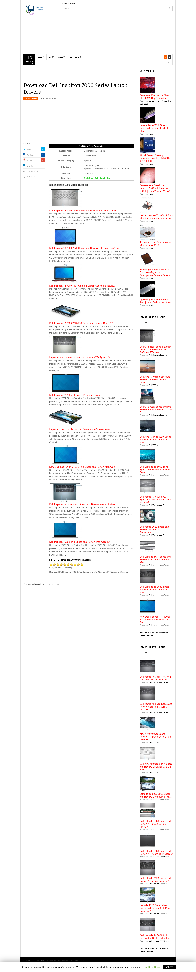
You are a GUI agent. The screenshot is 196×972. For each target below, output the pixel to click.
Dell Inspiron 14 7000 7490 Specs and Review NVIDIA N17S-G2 (83, 210)
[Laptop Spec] (33, 9)
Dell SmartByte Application (97, 178)
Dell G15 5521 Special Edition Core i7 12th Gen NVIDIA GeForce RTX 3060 (155, 349)
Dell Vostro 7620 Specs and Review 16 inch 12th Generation (154, 529)
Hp (50, 57)
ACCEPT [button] (169, 967)
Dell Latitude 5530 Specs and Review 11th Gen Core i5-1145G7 (155, 823)
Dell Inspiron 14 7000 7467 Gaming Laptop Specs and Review (82, 285)
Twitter (29, 149)
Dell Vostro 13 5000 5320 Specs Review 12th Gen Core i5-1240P (155, 499)
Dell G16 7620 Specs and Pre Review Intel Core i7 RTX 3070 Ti (156, 409)
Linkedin (30, 166)
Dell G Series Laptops (158, 355)
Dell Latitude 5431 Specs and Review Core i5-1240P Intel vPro (155, 559)
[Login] (169, 57)
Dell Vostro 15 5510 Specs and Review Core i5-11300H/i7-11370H (156, 706)
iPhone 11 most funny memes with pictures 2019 (155, 244)
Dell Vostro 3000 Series (158, 682)
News (151, 133)
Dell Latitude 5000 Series (159, 475)
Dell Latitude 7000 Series (159, 595)
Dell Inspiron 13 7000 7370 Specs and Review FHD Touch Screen (84, 248)
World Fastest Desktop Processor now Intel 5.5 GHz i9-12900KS (155, 158)
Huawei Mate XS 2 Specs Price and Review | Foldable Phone (154, 128)
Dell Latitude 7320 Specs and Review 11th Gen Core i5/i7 (155, 879)
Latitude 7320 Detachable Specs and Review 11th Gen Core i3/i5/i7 (155, 908)
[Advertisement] (117, 31)
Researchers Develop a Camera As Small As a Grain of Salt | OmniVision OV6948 (155, 188)
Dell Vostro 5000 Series (158, 505)
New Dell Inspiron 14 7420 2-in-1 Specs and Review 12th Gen (82, 466)
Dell (40, 57)
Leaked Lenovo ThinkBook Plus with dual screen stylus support (156, 216)
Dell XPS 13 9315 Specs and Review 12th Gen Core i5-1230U (155, 379)
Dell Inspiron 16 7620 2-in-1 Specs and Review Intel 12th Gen (82, 504)
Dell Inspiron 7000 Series (159, 625)
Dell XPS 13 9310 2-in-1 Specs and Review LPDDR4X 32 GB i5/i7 (156, 766)
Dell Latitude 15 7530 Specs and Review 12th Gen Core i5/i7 (154, 589)
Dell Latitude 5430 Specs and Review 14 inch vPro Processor (156, 852)
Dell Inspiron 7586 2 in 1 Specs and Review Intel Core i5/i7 (80, 541)
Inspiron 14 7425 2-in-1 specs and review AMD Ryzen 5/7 (79, 357)
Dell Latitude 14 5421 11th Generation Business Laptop (154, 936)
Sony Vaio (74, 57)
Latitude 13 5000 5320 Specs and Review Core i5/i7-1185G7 (156, 795)
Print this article (32, 177)
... (87, 223)
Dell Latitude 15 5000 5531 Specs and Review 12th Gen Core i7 (155, 469)
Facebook (30, 155)
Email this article (32, 171)
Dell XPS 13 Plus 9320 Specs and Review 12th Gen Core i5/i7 (155, 439)
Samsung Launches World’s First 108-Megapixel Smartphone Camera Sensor (155, 272)
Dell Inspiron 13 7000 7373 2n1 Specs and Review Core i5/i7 (81, 323)
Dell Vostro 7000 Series (158, 535)
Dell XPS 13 (154, 385)
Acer (60, 57)
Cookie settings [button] (152, 967)
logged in (38, 583)
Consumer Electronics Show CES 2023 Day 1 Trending (154, 96)
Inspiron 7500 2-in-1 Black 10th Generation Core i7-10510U (80, 429)
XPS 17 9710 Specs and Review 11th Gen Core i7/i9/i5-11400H (156, 736)
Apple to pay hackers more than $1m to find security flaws (156, 301)
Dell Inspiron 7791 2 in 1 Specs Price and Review (75, 395)
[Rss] (165, 57)
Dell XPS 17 (154, 742)
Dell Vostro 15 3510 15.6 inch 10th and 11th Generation (155, 678)
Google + (30, 160)
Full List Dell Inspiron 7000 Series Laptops (70, 559)
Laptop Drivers (31, 98)
